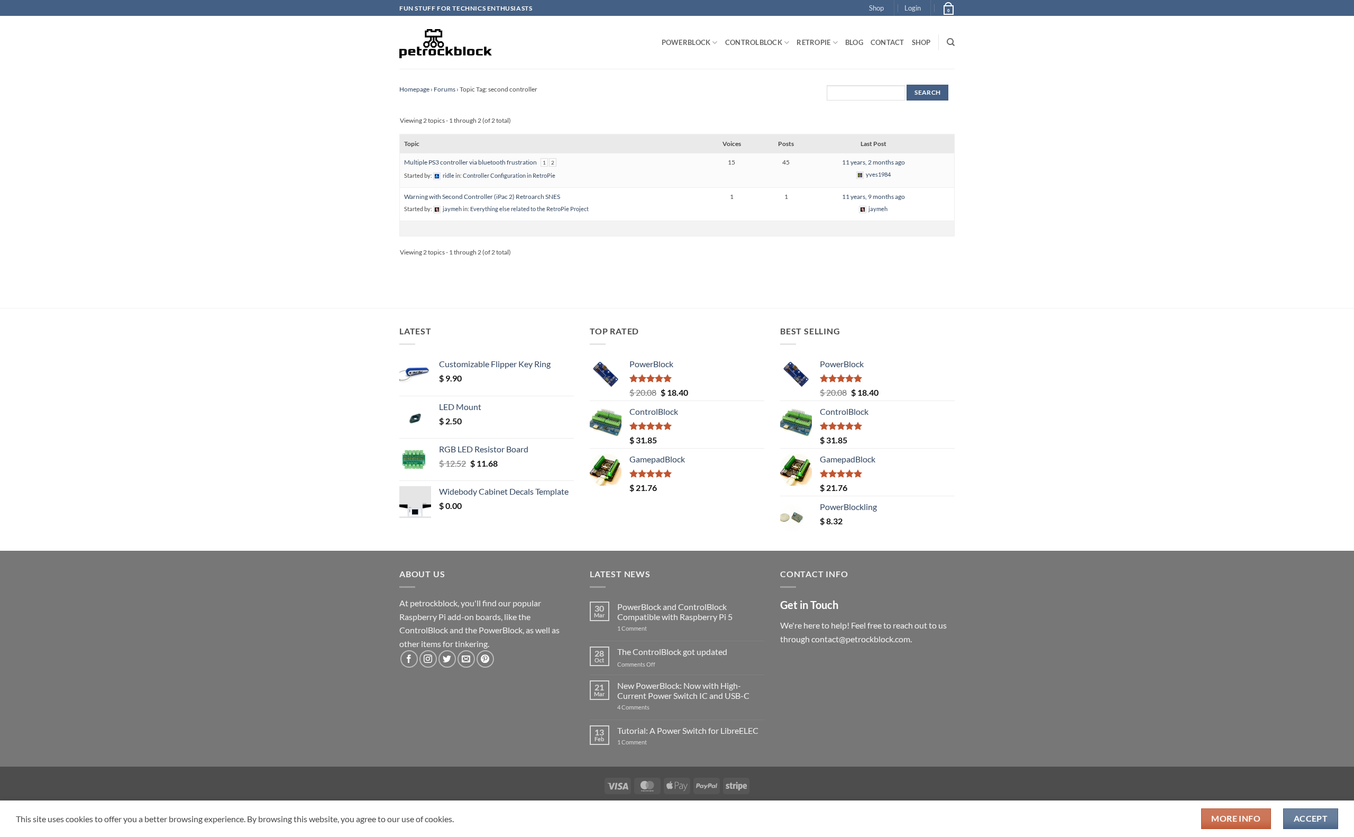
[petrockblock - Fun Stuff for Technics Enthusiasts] (445, 42)
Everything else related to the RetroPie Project (529, 208)
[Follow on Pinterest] (485, 659)
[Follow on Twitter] (447, 659)
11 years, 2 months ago (873, 162)
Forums (444, 89)
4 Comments (649, 707)
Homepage (414, 89)
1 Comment (648, 628)
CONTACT (887, 42)
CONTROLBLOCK (753, 42)
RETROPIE (813, 42)
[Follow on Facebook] (409, 659)
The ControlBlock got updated (672, 652)
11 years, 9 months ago (873, 197)
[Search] (951, 42)
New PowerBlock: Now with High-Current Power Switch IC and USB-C (683, 690)
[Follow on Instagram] (428, 659)
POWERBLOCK (686, 42)
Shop (876, 8)
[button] (912, 8)
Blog (854, 42)
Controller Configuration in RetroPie (509, 175)
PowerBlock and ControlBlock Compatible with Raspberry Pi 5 (675, 612)
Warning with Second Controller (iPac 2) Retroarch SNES (482, 197)
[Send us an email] (466, 659)
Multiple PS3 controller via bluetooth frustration (470, 162)
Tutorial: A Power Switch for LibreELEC (687, 730)
